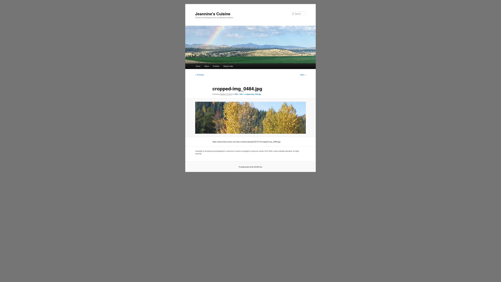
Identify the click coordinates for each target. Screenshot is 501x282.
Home (198, 66)
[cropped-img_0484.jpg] (250, 118)
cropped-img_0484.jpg (252, 94)
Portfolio (216, 66)
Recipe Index (228, 66)
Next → (303, 75)
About (206, 66)
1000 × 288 (238, 94)
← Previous (199, 75)
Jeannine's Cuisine (212, 13)
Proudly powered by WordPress (250, 167)
